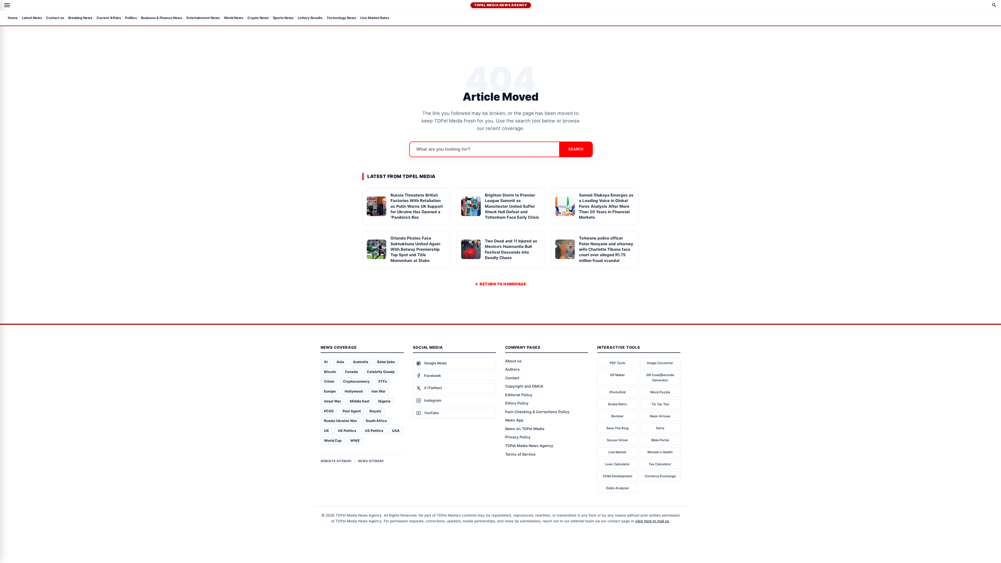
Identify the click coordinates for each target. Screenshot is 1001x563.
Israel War (332, 401)
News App (514, 420)
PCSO (329, 411)
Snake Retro (617, 404)
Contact (512, 378)
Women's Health (660, 452)
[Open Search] (994, 5)
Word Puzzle (660, 392)
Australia (360, 362)
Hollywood (354, 391)
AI (326, 362)
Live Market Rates (374, 18)
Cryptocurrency (356, 381)
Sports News (283, 18)
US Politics (374, 431)
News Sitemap (371, 461)
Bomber (617, 416)
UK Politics (347, 431)
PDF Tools (617, 363)
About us (513, 361)
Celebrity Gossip (381, 372)
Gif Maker (617, 375)
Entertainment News (203, 18)
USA (396, 431)
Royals (375, 411)
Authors (512, 369)
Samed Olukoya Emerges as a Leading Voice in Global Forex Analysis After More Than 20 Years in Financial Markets (606, 206)
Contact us (55, 18)
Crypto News (258, 18)
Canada (351, 372)
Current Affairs (108, 18)
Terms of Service (520, 454)
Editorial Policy (518, 395)
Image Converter (660, 363)
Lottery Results (310, 18)
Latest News (32, 18)
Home (13, 18)
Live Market (617, 452)
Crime (329, 381)
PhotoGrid (617, 392)
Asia (340, 362)
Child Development (617, 476)
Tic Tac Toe (660, 404)
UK (326, 431)
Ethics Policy (516, 403)
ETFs (383, 381)
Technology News (341, 18)
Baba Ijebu (386, 362)
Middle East (359, 401)
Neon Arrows (660, 416)
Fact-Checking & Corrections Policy (537, 411)
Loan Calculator (617, 464)
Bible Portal (660, 440)
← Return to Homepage (500, 284)
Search (575, 149)
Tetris (660, 428)
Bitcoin (330, 372)
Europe (330, 391)
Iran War (378, 391)
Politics (131, 18)
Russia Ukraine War (340, 421)
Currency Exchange (660, 476)
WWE (355, 440)
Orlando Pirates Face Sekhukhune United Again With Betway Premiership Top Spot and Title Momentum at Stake (415, 249)
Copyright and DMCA (524, 386)
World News (233, 18)
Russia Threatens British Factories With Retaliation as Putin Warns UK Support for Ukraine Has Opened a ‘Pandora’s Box (416, 206)
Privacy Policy (517, 437)
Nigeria (384, 401)
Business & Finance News (161, 18)
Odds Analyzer (617, 488)
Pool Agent (352, 411)
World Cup (332, 440)
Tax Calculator (660, 464)
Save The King (617, 428)
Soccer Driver (617, 440)
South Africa (376, 421)
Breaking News (80, 18)
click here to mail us (652, 521)
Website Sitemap (336, 461)
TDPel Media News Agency (500, 5)
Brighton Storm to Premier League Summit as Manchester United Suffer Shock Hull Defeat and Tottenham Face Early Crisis (512, 206)
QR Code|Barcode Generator (660, 377)
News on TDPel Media (524, 428)
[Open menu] (7, 5)
